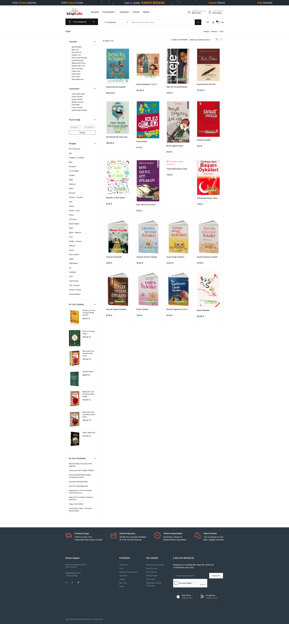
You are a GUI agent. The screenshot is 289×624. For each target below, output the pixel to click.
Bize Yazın (123, 583)
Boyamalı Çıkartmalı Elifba (78, 482)
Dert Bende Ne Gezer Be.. (117, 137)
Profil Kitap (76, 105)
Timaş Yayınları (77, 107)
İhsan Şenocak (151, 568)
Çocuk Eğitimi (74, 171)
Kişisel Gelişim (74, 224)
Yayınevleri (124, 12)
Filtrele (82, 133)
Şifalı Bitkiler (73, 263)
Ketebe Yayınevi (78, 102)
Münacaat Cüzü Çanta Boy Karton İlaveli (89, 414)
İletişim (146, 12)
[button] (213, 22)
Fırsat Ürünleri (108, 12)
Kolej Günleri (141, 141)
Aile (70, 153)
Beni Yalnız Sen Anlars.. (146, 204)
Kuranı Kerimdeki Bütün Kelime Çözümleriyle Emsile (80, 476)
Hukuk (71, 215)
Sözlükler (72, 272)
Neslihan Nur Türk (78, 66)
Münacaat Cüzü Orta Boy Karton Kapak (88, 394)
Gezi (70, 202)
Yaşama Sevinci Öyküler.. (147, 257)
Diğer (71, 180)
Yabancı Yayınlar (75, 290)
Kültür (71, 228)
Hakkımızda (123, 565)
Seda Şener (76, 74)
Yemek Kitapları (74, 294)
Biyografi (72, 166)
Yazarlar (136, 12)
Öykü (222, 31)
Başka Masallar (203, 310)
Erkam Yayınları (77, 97)
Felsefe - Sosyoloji (76, 197)
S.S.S (121, 568)
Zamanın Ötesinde (114, 257)
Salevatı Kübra (88, 372)
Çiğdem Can (76, 55)
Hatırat (71, 206)
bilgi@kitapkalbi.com (73, 573)
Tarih (71, 276)
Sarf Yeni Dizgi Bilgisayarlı (78, 486)
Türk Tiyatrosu (74, 285)
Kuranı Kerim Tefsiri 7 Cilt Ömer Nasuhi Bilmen (80, 509)
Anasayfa (95, 12)
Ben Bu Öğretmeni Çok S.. (178, 309)
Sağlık (71, 259)
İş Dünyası (73, 219)
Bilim (70, 162)
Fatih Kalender (151, 572)
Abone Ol (216, 576)
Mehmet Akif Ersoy (79, 63)
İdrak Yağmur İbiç (89, 432)
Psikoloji (72, 246)
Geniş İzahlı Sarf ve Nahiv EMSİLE (81, 470)
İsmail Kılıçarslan (78, 60)
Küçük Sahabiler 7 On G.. (146, 84)
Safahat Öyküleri (204, 140)
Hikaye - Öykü (74, 210)
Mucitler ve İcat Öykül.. (115, 198)
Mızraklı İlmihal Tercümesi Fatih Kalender (80, 465)
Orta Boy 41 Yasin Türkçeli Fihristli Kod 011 (89, 312)
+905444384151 (71, 576)
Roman (71, 250)
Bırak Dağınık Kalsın (175, 146)
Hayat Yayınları (77, 99)
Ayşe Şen (75, 49)
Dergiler (72, 175)
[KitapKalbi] (74, 11)
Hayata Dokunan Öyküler (207, 257)
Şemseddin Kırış (78, 79)
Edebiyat (72, 184)
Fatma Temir (150, 579)
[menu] (116, 22)
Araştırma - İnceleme (76, 158)
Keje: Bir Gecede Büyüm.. (177, 87)
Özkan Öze (76, 71)
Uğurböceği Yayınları (79, 110)
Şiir (70, 268)
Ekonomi (72, 193)
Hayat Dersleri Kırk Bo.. (206, 84)
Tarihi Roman (74, 281)
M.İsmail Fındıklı (151, 576)
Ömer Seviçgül (77, 68)
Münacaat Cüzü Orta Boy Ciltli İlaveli (88, 353)
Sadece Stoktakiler (179, 39)
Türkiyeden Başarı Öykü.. (177, 169)
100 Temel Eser (74, 149)
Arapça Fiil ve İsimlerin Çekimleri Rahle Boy (81, 498)
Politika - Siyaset (75, 241)
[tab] (217, 39)
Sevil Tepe (76, 77)
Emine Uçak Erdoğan (79, 58)
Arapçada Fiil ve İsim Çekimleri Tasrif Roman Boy (80, 491)
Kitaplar (206, 31)
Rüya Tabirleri (74, 254)
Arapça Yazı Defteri (76, 504)
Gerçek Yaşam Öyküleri (116, 309)
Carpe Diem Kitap (78, 94)
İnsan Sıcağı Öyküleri (175, 257)
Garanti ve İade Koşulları (128, 572)
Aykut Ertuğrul (77, 47)
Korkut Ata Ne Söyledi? (116, 87)
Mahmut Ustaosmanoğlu (155, 565)
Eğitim (71, 188)
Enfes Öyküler (142, 309)
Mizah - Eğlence (75, 232)
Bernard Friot (76, 52)
